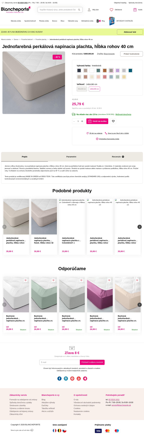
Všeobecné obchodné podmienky (87, 403)
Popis (24, 157)
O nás (76, 400)
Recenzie (117, 157)
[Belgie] (60, 430)
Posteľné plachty (41, 39)
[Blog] (84, 378)
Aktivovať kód (130, 32)
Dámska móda (16, 21)
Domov (54, 21)
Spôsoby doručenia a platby (21, 403)
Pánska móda (44, 21)
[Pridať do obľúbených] (113, 121)
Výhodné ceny (73, 21)
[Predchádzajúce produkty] (4, 227)
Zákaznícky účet (16, 414)
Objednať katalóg (120, 3)
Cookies (77, 408)
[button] (4, 304)
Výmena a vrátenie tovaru (20, 408)
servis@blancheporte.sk (121, 405)
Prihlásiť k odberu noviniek (92, 362)
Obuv (62, 21)
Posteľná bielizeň (27, 39)
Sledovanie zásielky (18, 405)
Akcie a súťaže (48, 411)
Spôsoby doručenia (135, 3)
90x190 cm (82, 89)
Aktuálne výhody (48, 403)
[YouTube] (78, 378)
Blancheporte (109, 54)
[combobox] (56, 9)
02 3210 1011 (23, 3)
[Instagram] (65, 378)
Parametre (71, 157)
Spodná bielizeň (30, 21)
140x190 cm (94, 89)
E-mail (43, 362)
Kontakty (77, 414)
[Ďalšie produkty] (139, 227)
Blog (43, 400)
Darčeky (45, 405)
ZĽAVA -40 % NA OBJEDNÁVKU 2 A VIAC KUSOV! (22, 32)
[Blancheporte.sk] (18, 9)
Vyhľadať (78, 9)
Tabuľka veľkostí (48, 408)
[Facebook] (59, 378)
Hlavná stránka (6, 39)
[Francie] (55, 430)
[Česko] (65, 430)
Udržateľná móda (87, 21)
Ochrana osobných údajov (84, 405)
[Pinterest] (72, 378)
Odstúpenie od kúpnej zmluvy (21, 411)
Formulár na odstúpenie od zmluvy (23, 400)
